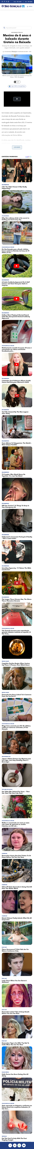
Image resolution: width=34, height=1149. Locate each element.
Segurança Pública (17, 32)
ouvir (17, 81)
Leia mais (17, 147)
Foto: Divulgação (19, 77)
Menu (30, 6)
